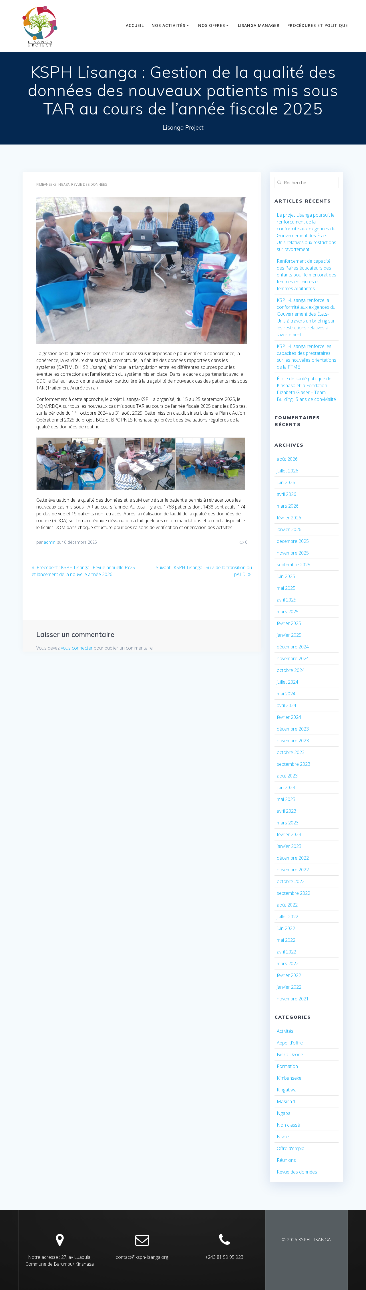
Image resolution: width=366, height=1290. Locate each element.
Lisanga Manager (259, 25)
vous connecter (77, 648)
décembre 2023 (293, 729)
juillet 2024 (287, 682)
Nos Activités (168, 25)
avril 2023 (286, 811)
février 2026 (289, 518)
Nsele (283, 1136)
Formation (287, 1066)
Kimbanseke (46, 184)
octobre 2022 (291, 881)
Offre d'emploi (291, 1148)
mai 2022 (286, 940)
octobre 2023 (291, 752)
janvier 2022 (289, 987)
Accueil (135, 25)
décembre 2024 (293, 647)
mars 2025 (288, 611)
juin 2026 (286, 482)
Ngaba (63, 184)
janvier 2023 (289, 846)
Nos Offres (211, 25)
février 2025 (289, 623)
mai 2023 (286, 799)
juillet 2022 (287, 916)
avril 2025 (286, 600)
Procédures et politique (317, 25)
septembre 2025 (293, 564)
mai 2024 (286, 693)
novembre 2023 (293, 740)
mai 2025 (286, 588)
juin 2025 (286, 576)
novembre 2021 (293, 999)
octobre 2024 (291, 670)
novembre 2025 (293, 553)
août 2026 (287, 459)
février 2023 (289, 834)
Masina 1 (286, 1101)
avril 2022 (286, 952)
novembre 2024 (293, 658)
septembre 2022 (293, 893)
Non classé (288, 1125)
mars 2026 (288, 506)
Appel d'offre (290, 1043)
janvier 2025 (289, 635)
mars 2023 (288, 823)
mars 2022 (288, 963)
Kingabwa (287, 1090)
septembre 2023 (293, 764)
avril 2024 (286, 705)
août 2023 (287, 776)
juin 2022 (286, 928)
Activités (285, 1031)
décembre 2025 (293, 541)
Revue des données (89, 184)
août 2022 (287, 905)
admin (49, 542)
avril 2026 (286, 494)
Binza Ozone (290, 1054)
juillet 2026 (287, 471)
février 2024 (289, 717)
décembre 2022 (293, 858)
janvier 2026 (289, 529)
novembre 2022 (293, 869)
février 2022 (289, 975)
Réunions (286, 1160)
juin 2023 (286, 787)
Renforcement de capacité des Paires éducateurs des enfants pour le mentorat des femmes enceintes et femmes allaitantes (306, 275)
